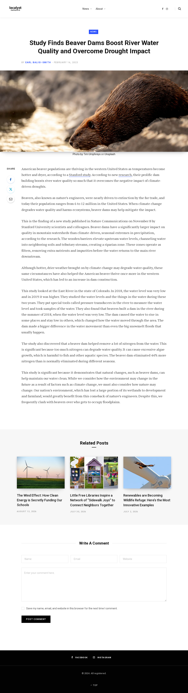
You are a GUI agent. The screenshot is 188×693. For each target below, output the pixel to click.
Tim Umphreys (92, 154)
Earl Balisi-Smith (38, 62)
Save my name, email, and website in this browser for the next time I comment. (72, 608)
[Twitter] (11, 189)
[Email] (11, 199)
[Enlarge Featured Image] (94, 111)
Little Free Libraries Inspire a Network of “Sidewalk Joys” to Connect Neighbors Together (92, 500)
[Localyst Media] (15, 9)
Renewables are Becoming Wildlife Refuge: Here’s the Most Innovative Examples (146, 500)
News (93, 32)
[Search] (178, 9)
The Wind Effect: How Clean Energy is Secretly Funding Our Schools (39, 500)
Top (94, 685)
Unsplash (110, 154)
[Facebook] (11, 179)
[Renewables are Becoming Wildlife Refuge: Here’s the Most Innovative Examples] (147, 472)
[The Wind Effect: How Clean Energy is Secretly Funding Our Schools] (41, 472)
